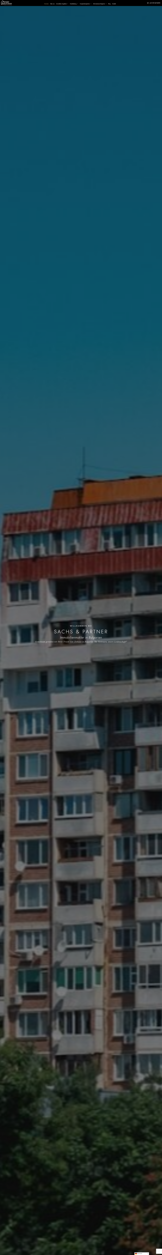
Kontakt (114, 4)
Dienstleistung (73, 4)
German (139, 1253)
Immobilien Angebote (61, 4)
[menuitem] (153, 3)
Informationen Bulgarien (99, 4)
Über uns (52, 4)
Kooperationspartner (85, 4)
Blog (109, 4)
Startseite (46, 4)
